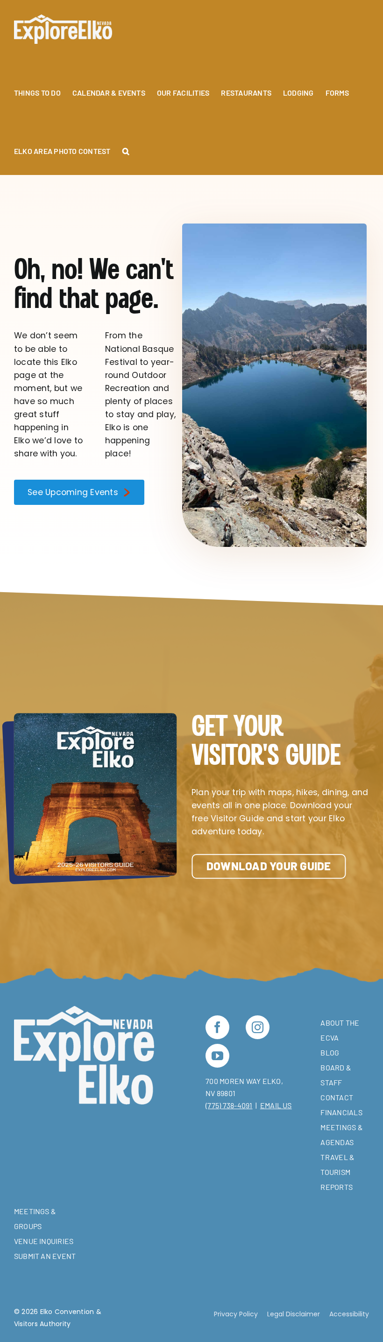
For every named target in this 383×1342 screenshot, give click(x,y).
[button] (125, 146)
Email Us (276, 1105)
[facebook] (217, 1027)
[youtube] (217, 1056)
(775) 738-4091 (229, 1105)
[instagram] (258, 1027)
